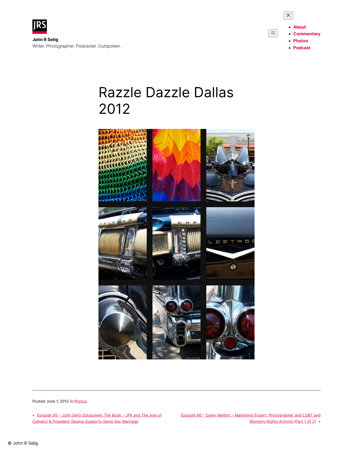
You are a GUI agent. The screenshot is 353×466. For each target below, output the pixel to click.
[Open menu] (273, 33)
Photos (80, 401)
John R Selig (45, 39)
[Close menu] (288, 15)
